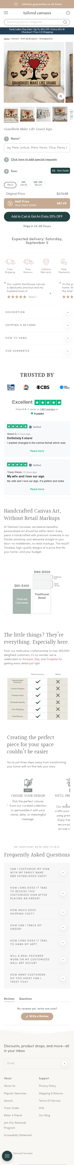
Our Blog (44, 1115)
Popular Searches (15, 1093)
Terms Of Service (49, 1100)
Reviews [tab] (9, 999)
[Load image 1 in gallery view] (11, 114)
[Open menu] (7, 1156)
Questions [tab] (25, 999)
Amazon (27, 659)
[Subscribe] (64, 1063)
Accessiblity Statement (18, 1135)
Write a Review (41, 1017)
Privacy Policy (47, 1086)
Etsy (37, 659)
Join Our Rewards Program (15, 1125)
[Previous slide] (7, 804)
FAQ (41, 1108)
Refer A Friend (13, 1115)
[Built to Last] (43, 114)
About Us (9, 1086)
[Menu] (6, 12)
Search (8, 1100)
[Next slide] (66, 804)
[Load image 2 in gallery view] (27, 114)
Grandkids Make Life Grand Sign (28, 129)
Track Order (11, 1108)
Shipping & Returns (51, 1093)
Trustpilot (52, 659)
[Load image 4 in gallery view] (59, 114)
